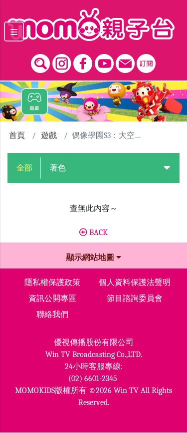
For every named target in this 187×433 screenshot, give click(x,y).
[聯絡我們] (125, 61)
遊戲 (49, 135)
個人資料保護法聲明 (135, 282)
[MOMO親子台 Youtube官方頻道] (104, 61)
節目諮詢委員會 (135, 298)
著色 (58, 168)
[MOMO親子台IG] (61, 61)
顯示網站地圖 (91, 257)
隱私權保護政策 (52, 282)
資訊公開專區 (52, 298)
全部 (24, 168)
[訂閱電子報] (146, 61)
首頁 (17, 135)
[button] (167, 168)
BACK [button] (97, 232)
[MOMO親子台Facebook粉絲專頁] (82, 61)
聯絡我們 (52, 314)
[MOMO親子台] (93, 24)
